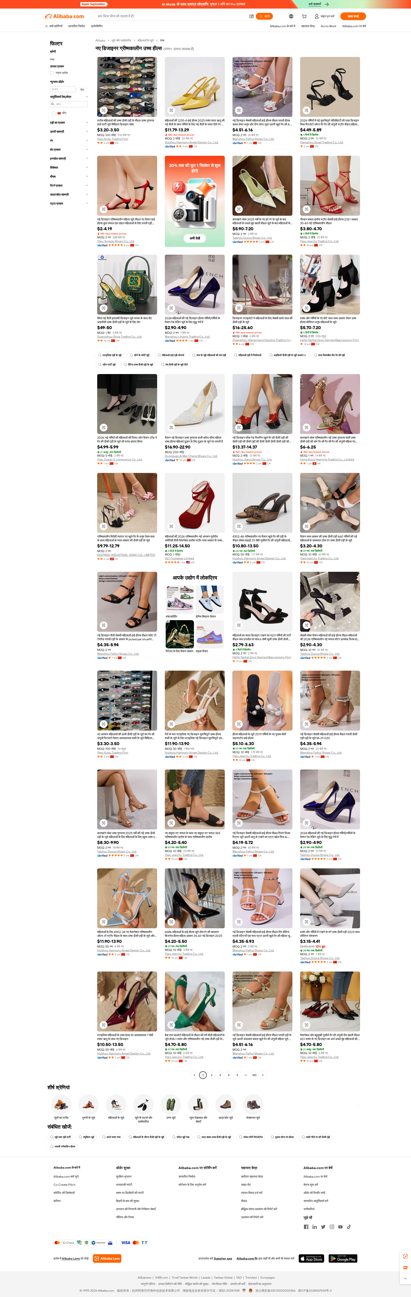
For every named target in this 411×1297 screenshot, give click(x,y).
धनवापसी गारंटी (124, 1184)
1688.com (161, 1277)
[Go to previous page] (194, 1075)
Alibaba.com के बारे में (67, 1167)
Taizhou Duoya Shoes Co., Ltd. (252, 237)
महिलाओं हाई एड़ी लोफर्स (173, 355)
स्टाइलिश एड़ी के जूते (112, 355)
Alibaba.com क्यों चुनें (66, 1176)
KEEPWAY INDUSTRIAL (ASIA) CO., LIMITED (126, 555)
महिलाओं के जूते (146, 40)
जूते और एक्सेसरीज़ (121, 40)
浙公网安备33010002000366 (275, 1290)
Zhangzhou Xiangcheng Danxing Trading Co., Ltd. (262, 340)
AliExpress (144, 1277)
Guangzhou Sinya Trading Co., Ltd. (119, 336)
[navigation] (69, 558)
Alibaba (100, 40)
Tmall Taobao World (184, 1277)
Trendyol (251, 1277)
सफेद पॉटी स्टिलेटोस (253, 1137)
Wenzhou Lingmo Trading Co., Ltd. (187, 336)
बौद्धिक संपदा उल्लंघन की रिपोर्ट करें (259, 1209)
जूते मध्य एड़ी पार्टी (63, 1137)
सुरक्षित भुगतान (123, 1176)
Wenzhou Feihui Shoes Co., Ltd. (253, 139)
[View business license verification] (244, 1290)
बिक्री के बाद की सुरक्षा (127, 1201)
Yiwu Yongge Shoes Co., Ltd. (115, 241)
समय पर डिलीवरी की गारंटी (130, 1192)
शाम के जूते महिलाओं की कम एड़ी (211, 355)
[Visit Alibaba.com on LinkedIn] (314, 1226)
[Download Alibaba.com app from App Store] (311, 1258)
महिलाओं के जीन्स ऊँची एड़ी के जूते (148, 1137)
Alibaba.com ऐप (247, 1258)
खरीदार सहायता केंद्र (252, 1176)
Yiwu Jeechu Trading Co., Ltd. (319, 241)
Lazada (205, 1277)
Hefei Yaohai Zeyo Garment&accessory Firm (329, 340)
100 (254, 1075)
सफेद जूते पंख (183, 1137)
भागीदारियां (309, 1209)
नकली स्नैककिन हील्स (65, 1146)
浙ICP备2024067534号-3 (315, 1290)
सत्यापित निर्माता (187, 1176)
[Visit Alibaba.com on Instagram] (331, 1226)
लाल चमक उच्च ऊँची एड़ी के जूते (216, 1137)
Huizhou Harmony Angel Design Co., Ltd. (191, 142)
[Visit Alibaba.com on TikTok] (348, 1226)
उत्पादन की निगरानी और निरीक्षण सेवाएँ (136, 1209)
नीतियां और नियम (125, 1217)
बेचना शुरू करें (311, 1184)
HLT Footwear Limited (179, 558)
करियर (57, 1201)
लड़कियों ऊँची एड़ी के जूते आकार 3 (290, 355)
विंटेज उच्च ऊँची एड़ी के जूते (140, 364)
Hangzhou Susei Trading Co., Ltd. (321, 142)
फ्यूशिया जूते (88, 1137)
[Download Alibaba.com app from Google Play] (343, 1258)
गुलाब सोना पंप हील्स (284, 1137)
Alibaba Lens (71, 1258)
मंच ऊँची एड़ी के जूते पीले (176, 364)
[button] (251, 16)
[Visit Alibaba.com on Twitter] (323, 1226)
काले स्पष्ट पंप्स (114, 1137)
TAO (239, 1277)
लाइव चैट (246, 1184)
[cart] (305, 17)
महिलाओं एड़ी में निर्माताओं (249, 355)
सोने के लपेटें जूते (141, 355)
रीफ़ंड (244, 1201)
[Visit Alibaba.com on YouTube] (340, 1226)
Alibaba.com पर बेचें (315, 1176)
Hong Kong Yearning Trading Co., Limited (327, 459)
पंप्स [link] (162, 40)
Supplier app (223, 1258)
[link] (405, 1256)
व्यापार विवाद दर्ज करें (251, 1192)
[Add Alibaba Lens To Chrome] (107, 1258)
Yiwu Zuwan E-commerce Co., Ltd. (119, 459)
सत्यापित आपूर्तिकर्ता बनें (316, 1201)
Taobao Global (223, 1277)
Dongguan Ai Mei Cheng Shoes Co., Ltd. (191, 456)
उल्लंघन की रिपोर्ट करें (252, 1217)
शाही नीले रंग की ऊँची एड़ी (318, 1137)
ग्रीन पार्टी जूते (109, 364)
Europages (268, 1277)
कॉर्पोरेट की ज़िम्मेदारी (64, 1192)
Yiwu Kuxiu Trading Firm (112, 139)
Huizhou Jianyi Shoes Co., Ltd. (252, 459)
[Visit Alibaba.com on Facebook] (306, 1226)
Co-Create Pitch (64, 1184)
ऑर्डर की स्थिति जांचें (314, 1192)
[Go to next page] (263, 1075)
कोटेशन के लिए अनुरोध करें (192, 1184)
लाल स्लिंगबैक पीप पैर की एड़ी (331, 355)
